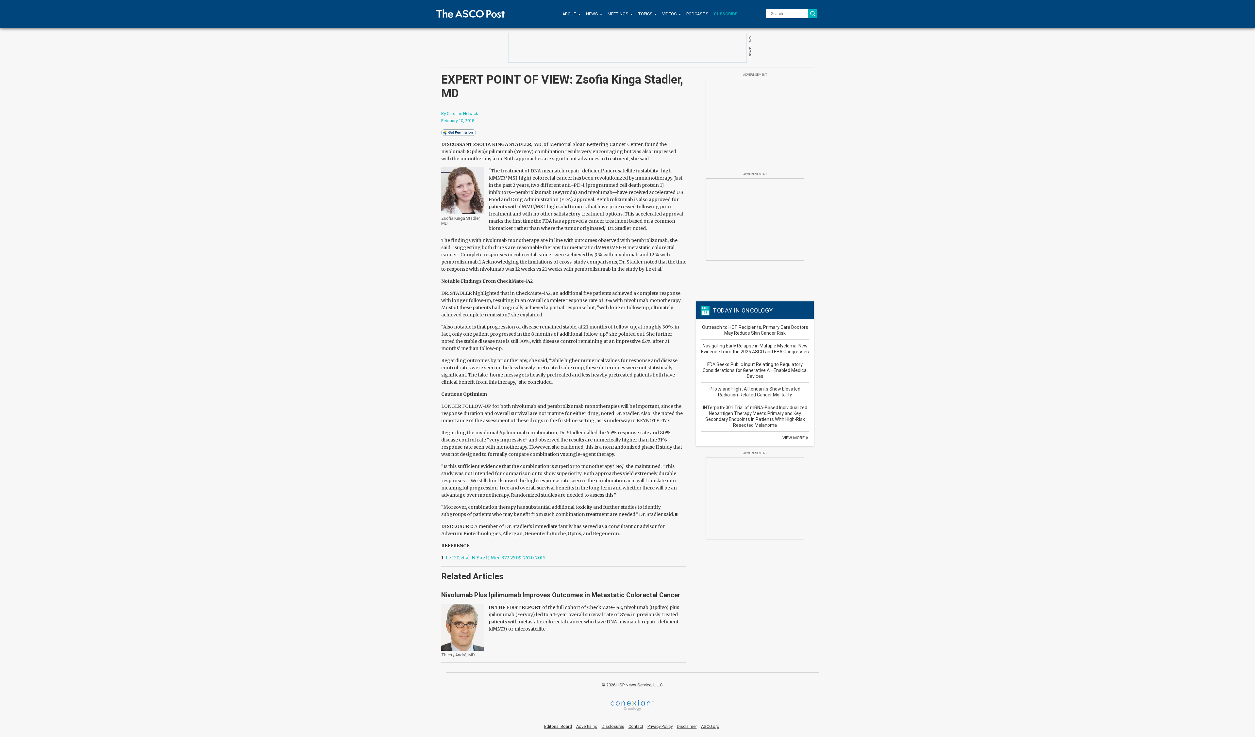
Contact (635, 726)
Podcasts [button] (697, 13)
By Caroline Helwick (459, 113)
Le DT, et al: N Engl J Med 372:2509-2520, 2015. (495, 558)
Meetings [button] (618, 13)
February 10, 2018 (457, 120)
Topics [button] (646, 13)
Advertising (586, 726)
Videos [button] (670, 13)
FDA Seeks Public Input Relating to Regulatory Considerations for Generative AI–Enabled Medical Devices (755, 370)
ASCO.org (710, 726)
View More (794, 437)
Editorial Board (558, 726)
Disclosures (613, 726)
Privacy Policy (660, 726)
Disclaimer (687, 726)
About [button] (569, 13)
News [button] (592, 13)
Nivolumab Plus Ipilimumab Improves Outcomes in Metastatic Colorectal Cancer (560, 595)
